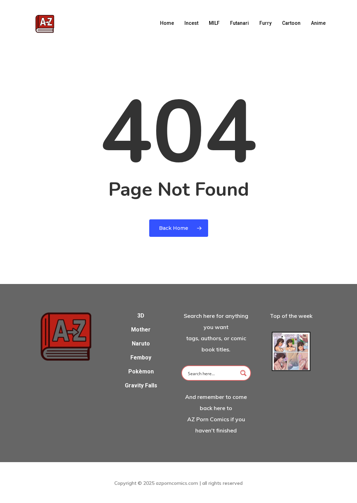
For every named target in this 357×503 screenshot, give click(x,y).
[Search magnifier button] (243, 373)
